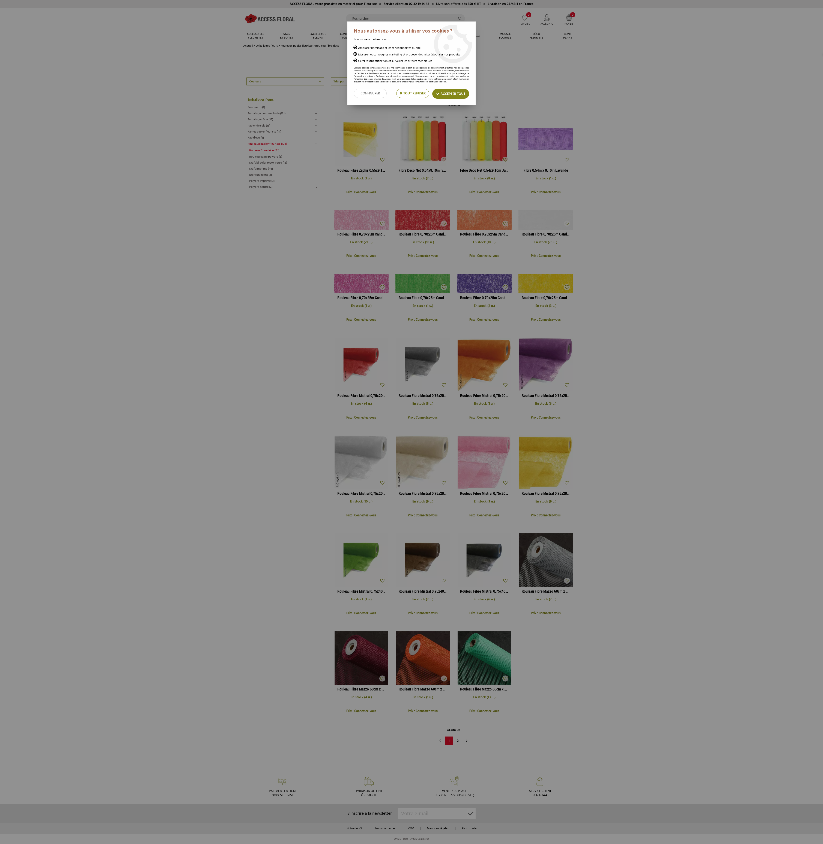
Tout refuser (414, 93)
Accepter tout (452, 94)
